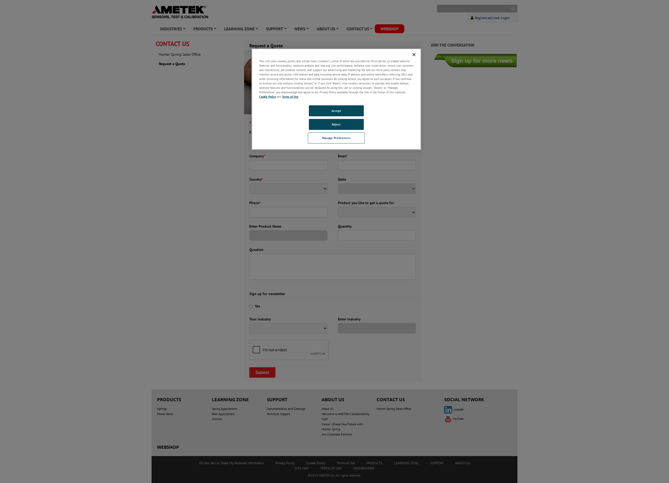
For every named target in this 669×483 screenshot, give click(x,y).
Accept (336, 111)
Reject (336, 124)
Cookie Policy (267, 97)
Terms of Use (290, 97)
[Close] (414, 54)
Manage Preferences (336, 138)
